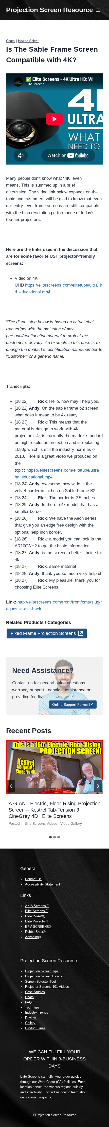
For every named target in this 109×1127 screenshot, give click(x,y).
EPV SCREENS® (38, 927)
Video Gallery (71, 823)
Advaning (32, 937)
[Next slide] (98, 786)
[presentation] (54, 767)
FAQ (28, 1002)
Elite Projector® (36, 921)
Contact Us (33, 879)
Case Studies (35, 992)
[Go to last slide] (11, 786)
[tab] (50, 837)
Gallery (30, 1023)
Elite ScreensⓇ (36, 911)
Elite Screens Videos (41, 823)
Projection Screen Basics (43, 976)
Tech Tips (32, 1007)
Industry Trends (36, 1012)
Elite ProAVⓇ (35, 916)
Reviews (31, 1018)
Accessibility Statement (42, 884)
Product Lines (35, 1028)
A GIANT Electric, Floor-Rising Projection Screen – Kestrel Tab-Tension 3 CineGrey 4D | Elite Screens (54, 810)
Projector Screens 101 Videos (47, 987)
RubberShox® (35, 932)
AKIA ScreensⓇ (37, 906)
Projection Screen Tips (42, 971)
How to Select (28, 41)
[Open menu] (98, 10)
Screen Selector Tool (40, 981)
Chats (10, 41)
